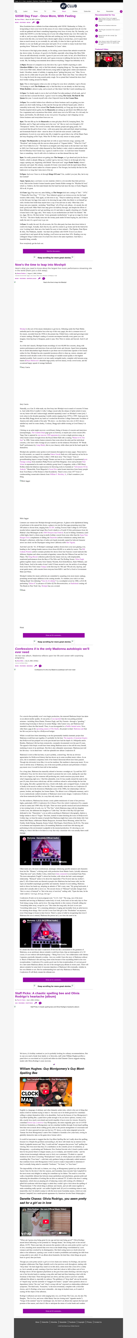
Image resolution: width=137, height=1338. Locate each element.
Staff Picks (29, 1003)
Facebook (72, 1322)
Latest (25, 11)
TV (45, 11)
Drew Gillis (20, 661)
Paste (16, 1)
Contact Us (98, 1322)
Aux (98, 11)
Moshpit (49, 1)
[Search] (15, 11)
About (37, 1322)
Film (54, 11)
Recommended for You (105, 15)
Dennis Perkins (21, 273)
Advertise (54, 1322)
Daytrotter (42, 1)
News (36, 11)
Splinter (35, 1)
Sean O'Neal (20, 19)
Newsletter (109, 11)
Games (75, 11)
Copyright (81, 1322)
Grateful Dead (31, 278)
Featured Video (101, 49)
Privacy (89, 1322)
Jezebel (29, 1)
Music (64, 11)
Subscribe (87, 11)
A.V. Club (22, 1)
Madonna (30, 666)
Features (23, 22)
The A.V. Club (21, 1000)
